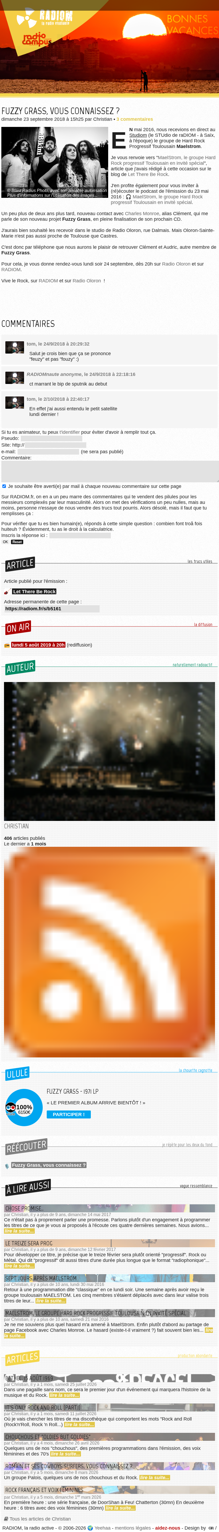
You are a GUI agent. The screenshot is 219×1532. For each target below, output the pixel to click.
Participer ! (69, 1114)
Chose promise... (24, 1208)
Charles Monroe (142, 213)
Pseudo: (10, 438)
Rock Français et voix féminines (44, 1490)
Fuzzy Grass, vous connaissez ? (49, 1165)
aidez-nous (167, 1528)
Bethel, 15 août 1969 (29, 1378)
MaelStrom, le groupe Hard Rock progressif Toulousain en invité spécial (163, 160)
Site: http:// (12, 445)
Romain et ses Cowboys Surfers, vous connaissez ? (68, 1466)
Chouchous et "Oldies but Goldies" (48, 1437)
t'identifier (70, 432)
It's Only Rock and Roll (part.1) (42, 1407)
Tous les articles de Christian (40, 1519)
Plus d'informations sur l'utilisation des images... (52, 195)
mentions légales (133, 1528)
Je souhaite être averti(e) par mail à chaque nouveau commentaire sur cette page (94, 486)
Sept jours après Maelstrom (41, 1278)
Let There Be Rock (148, 174)
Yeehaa (103, 1528)
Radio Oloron (176, 264)
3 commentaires (134, 119)
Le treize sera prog (28, 1243)
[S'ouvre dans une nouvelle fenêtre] (210, 1528)
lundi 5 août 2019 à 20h (38, 645)
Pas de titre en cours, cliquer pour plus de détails (57, 3)
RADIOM (11, 269)
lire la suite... (19, 1231)
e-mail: (9, 451)
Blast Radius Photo (29, 190)
